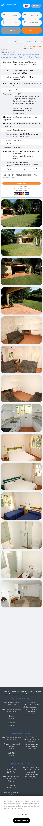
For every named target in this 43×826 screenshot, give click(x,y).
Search (31, 30)
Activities (24, 692)
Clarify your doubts (21, 190)
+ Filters (11, 31)
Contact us (15, 692)
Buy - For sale (35, 694)
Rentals (10, 47)
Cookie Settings (21, 814)
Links (31, 692)
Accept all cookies (21, 820)
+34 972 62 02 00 (33, 739)
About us (6, 692)
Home (3, 47)
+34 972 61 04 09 (33, 770)
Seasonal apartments (20, 694)
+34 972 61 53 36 (33, 705)
